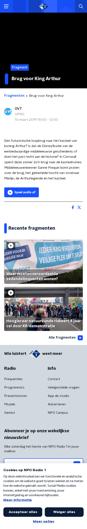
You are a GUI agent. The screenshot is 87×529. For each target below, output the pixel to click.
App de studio (58, 396)
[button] (6, 6)
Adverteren (57, 404)
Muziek (9, 404)
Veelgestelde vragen (63, 387)
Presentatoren (15, 396)
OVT (18, 108)
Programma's (14, 387)
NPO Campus (58, 412)
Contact (54, 379)
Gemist (9, 412)
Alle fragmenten (62, 337)
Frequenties (13, 379)
